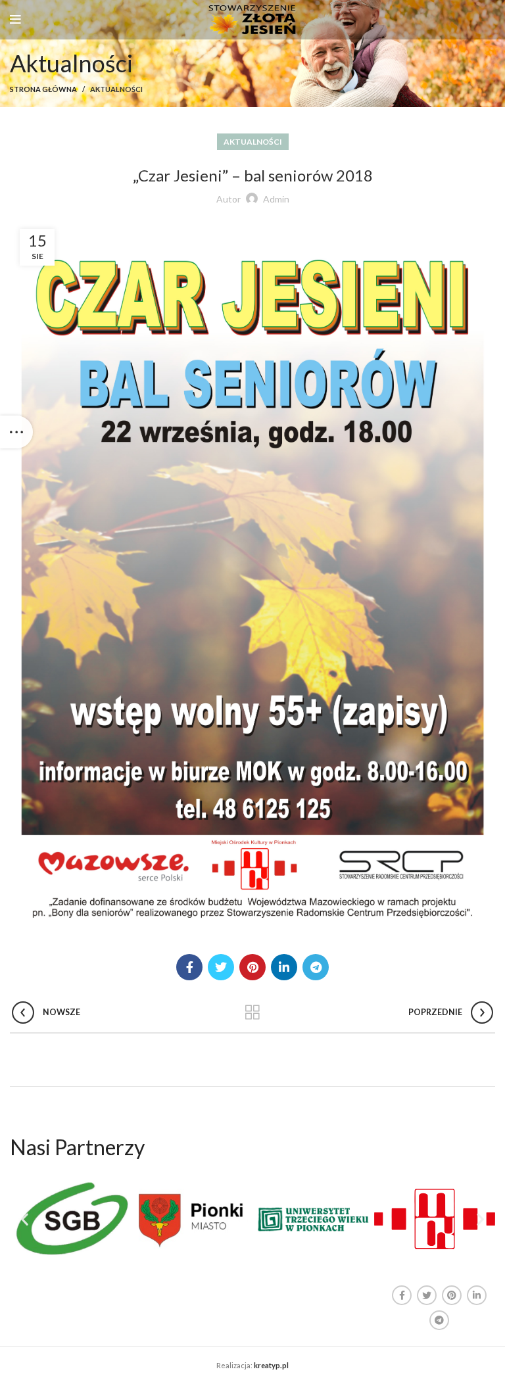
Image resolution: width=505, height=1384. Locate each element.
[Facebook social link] (189, 967)
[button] (24, 1219)
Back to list (252, 1012)
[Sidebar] (16, 432)
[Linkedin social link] (284, 967)
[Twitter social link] (221, 967)
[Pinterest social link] (252, 967)
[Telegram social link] (315, 967)
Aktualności (116, 89)
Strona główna (43, 89)
